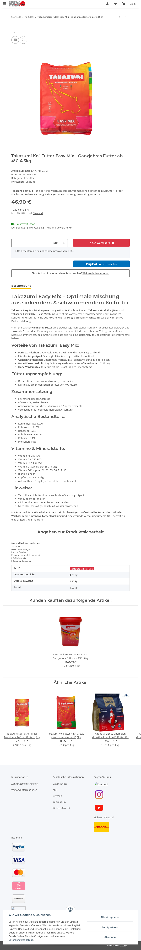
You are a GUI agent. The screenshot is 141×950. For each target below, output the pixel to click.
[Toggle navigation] (4, 2)
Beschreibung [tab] (21, 285)
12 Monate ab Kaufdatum (81, 569)
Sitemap (57, 796)
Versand (38, 213)
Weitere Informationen (96, 273)
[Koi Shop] (17, 4)
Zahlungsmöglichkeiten (24, 783)
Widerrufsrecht (61, 808)
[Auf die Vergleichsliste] (15, 40)
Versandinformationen (24, 790)
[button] (107, 3)
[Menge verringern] (15, 243)
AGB (55, 790)
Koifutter (29, 178)
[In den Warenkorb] (14, 27)
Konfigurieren (110, 927)
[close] (15, 32)
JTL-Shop (123, 945)
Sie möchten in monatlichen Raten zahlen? (70, 273)
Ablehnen (110, 937)
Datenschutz (60, 783)
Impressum (59, 802)
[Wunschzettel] (115, 3)
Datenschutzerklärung (20, 939)
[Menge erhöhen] (64, 243)
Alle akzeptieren (110, 917)
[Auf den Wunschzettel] (23, 40)
